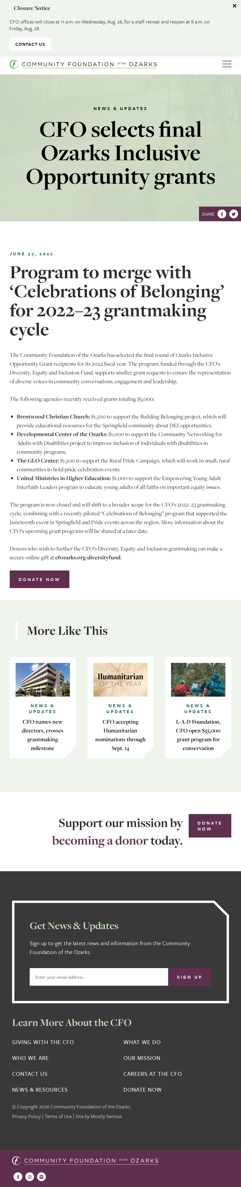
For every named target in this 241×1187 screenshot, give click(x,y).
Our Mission (141, 1057)
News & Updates (120, 108)
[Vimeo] (41, 1176)
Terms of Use (58, 1116)
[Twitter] (233, 214)
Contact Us (30, 44)
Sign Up (189, 977)
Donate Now (40, 579)
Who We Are (30, 1057)
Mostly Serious (106, 1116)
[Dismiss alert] (235, 6)
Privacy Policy (26, 1116)
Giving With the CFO (43, 1042)
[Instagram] (29, 1176)
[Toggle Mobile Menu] (226, 64)
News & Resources (40, 1089)
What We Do (142, 1042)
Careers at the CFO (152, 1073)
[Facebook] (221, 214)
